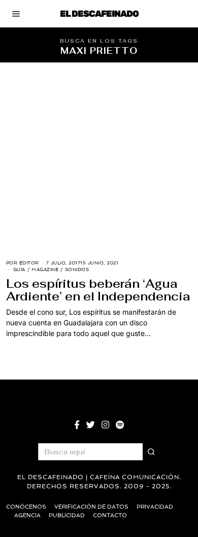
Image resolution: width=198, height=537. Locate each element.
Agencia (27, 515)
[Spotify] (119, 425)
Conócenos (26, 507)
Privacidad (155, 507)
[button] (151, 451)
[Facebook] (77, 425)
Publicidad (67, 515)
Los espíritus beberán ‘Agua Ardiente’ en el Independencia (98, 290)
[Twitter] (90, 425)
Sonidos (77, 269)
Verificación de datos (91, 507)
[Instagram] (105, 425)
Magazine (44, 269)
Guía (19, 269)
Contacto (110, 515)
